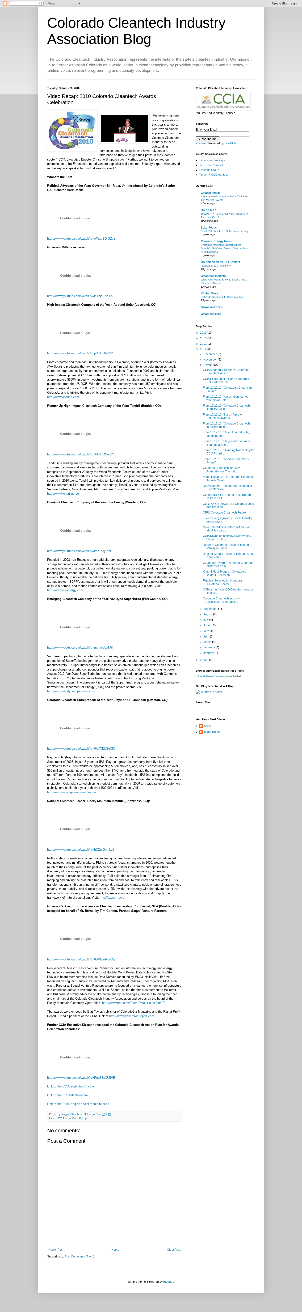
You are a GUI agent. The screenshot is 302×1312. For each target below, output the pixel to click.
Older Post (173, 1249)
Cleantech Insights (213, 276)
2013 (203, 332)
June (206, 625)
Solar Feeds (209, 227)
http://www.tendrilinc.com (64, 493)
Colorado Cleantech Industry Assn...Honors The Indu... (221, 469)
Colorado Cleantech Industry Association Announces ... (221, 600)
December (210, 354)
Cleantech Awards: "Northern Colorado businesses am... (228, 564)
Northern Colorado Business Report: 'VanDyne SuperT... (226, 546)
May (206, 631)
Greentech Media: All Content (220, 262)
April (206, 636)
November (210, 359)
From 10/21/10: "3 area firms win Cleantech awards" (223, 416)
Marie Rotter (212, 732)
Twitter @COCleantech (214, 174)
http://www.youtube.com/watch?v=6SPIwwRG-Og (81, 959)
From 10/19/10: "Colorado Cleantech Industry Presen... (226, 425)
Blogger (168, 1281)
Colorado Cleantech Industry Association (214, 676)
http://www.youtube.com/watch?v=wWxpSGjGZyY (81, 238)
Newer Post (55, 1249)
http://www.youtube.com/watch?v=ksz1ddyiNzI (79, 551)
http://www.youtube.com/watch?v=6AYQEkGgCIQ (81, 748)
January (208, 653)
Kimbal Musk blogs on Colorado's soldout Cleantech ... (224, 573)
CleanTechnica (211, 193)
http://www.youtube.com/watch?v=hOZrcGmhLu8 (80, 849)
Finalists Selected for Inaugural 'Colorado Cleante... (223, 582)
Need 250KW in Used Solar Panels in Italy (224, 231)
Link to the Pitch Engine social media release (78, 1104)
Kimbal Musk (209, 293)
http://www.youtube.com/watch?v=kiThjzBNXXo (80, 296)
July (206, 619)
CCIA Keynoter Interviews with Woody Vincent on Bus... (227, 537)
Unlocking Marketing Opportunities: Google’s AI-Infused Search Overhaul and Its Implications (224, 248)
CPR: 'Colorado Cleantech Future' (224, 512)
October (208, 365)
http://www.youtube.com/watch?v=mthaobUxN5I (80, 647)
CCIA (207, 725)
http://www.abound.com (63, 397)
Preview (201, 143)
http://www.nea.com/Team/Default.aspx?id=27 (133, 1003)
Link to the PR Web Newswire (67, 1095)
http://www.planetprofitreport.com (131, 1016)
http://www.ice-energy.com (65, 590)
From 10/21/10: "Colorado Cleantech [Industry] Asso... (226, 407)
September (210, 609)
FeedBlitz (230, 143)
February (209, 647)
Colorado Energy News (216, 241)
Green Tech (208, 210)
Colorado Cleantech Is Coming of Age (222, 297)
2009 (203, 660)
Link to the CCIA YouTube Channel (71, 1086)
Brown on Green (211, 307)
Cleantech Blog (211, 314)
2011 (203, 343)
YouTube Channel (211, 165)
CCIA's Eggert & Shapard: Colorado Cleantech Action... (226, 371)
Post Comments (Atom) (79, 1256)
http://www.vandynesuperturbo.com (71, 691)
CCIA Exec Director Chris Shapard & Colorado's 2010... (226, 380)
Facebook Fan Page (212, 160)
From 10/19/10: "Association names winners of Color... (225, 398)
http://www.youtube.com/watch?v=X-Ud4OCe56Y (80, 454)
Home (115, 1249)
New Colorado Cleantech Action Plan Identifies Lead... (227, 529)
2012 (203, 338)
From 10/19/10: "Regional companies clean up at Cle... (227, 443)
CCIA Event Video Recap (72, 1118)
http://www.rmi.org (112, 897)
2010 (203, 349)
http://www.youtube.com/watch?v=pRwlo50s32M (80, 353)
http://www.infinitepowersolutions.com (72, 792)
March (207, 642)
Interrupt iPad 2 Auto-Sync (216, 265)
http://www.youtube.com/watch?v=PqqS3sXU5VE (81, 1077)
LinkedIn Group (209, 170)
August (208, 614)
